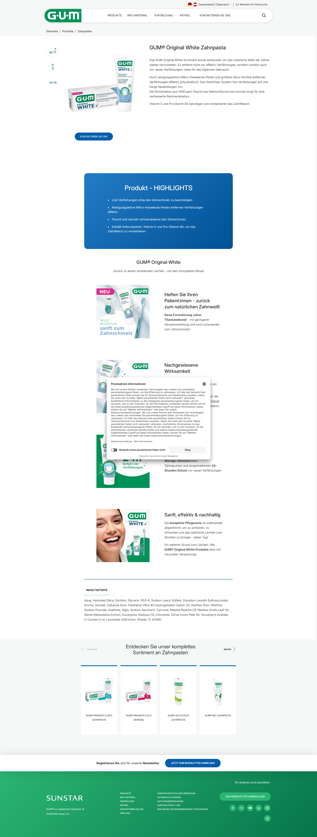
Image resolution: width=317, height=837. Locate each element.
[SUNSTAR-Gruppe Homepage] (75, 798)
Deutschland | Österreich (213, 4)
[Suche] (261, 15)
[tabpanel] (158, 611)
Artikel (185, 15)
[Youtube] (250, 808)
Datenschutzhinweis (169, 797)
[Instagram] (267, 808)
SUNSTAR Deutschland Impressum (176, 793)
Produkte (114, 15)
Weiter (227, 649)
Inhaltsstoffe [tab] (96, 590)
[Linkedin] (258, 808)
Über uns (125, 813)
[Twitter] (241, 808)
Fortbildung (163, 15)
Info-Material (137, 15)
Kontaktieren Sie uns (215, 15)
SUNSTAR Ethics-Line (168, 805)
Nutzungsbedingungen (170, 801)
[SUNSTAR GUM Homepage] (63, 15)
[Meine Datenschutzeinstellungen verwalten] (267, 818)
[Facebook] (232, 808)
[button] (52, 50)
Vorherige (91, 649)
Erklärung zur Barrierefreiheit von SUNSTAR (182, 809)
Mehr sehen (99, 730)
